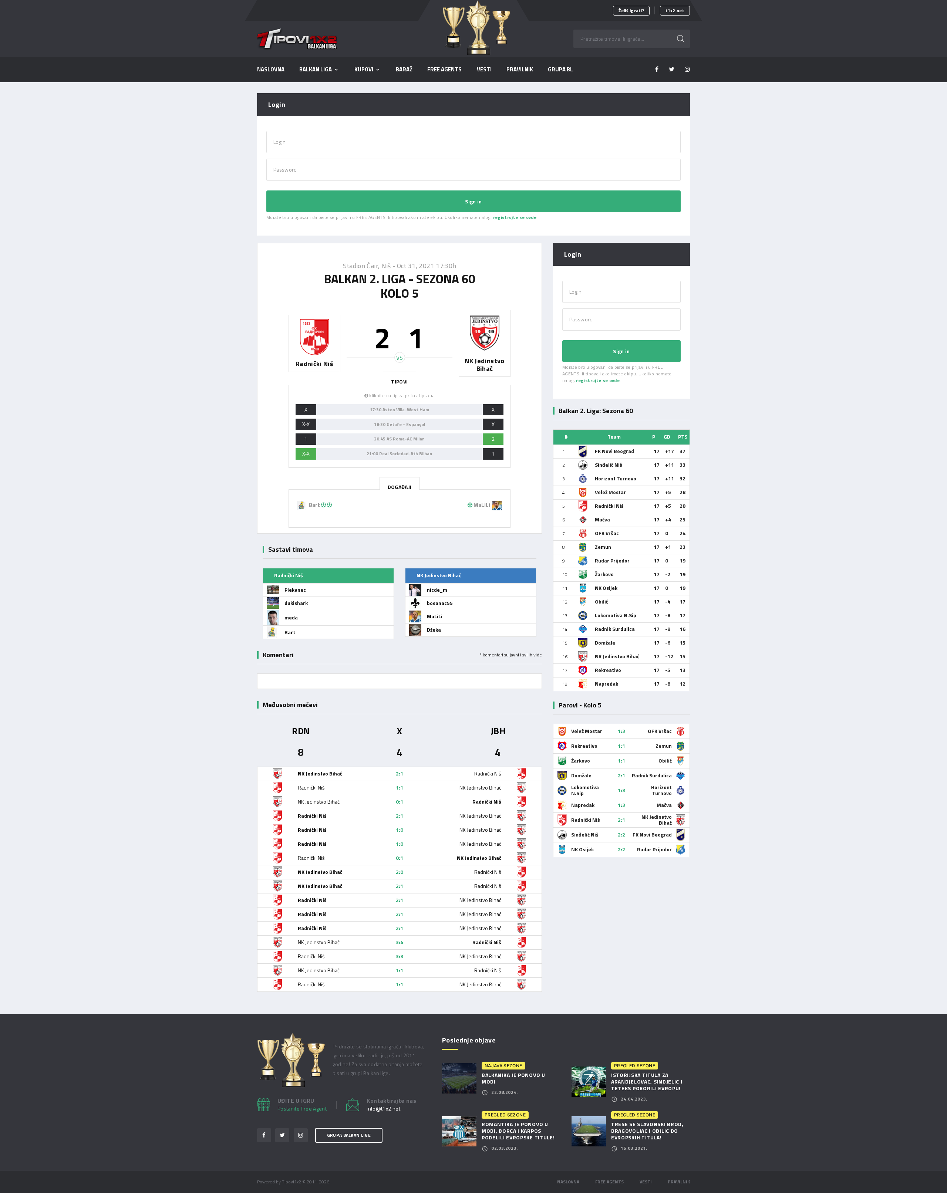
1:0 (399, 830)
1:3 (621, 731)
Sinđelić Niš (608, 465)
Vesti (484, 69)
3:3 (399, 956)
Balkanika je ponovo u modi (513, 1078)
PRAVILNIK (519, 69)
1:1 (399, 787)
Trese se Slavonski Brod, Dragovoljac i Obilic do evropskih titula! (647, 1130)
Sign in (473, 201)
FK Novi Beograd (614, 451)
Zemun (603, 547)
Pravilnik (679, 1181)
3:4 (399, 942)
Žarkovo (604, 574)
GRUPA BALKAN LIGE (349, 1135)
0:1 (399, 801)
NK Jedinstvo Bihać (617, 656)
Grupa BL (560, 69)
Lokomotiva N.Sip (615, 615)
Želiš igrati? (631, 10)
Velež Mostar (610, 492)
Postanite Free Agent (302, 1108)
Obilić (601, 601)
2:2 (621, 834)
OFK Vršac (607, 533)
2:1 (399, 773)
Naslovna (270, 69)
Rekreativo (608, 670)
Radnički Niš (609, 506)
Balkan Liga (315, 69)
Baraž (404, 69)
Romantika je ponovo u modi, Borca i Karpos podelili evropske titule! (518, 1130)
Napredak (606, 683)
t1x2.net (674, 10)
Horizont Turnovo (615, 478)
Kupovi (363, 69)
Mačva (602, 519)
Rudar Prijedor (612, 560)
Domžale (605, 642)
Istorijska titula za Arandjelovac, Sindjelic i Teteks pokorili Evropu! (647, 1081)
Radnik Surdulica (615, 629)
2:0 (399, 872)
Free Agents (444, 69)
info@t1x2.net (383, 1109)
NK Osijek (606, 588)
